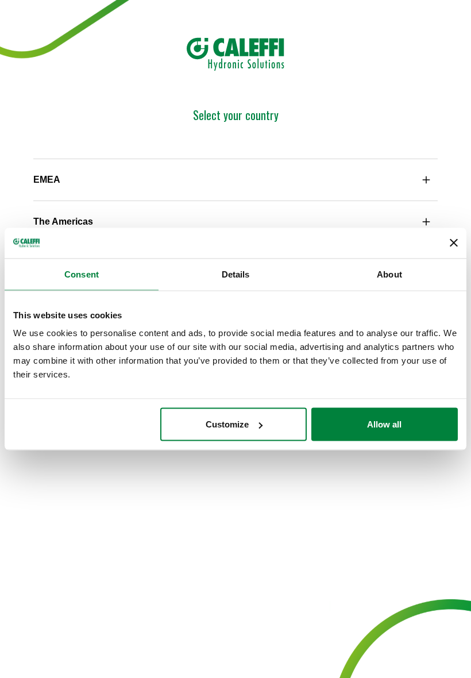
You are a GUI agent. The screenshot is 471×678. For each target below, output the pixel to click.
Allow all (384, 424)
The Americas (63, 221)
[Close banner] (454, 243)
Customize (227, 424)
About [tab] (389, 274)
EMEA (46, 179)
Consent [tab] (81, 274)
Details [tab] (236, 274)
